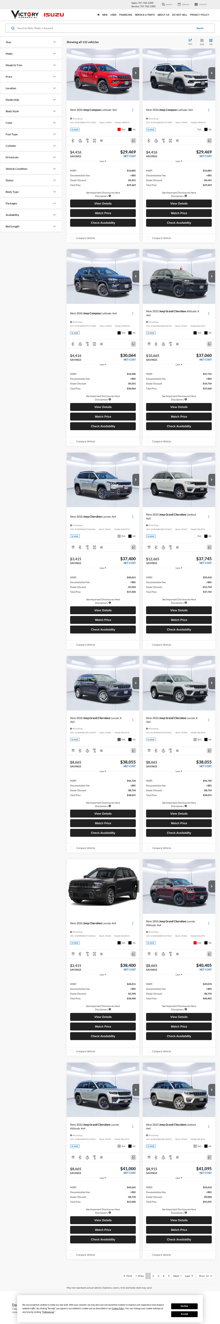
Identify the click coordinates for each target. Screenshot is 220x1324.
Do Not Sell (179, 14)
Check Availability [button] (103, 222)
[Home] (98, 14)
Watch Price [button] (103, 213)
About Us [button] (163, 14)
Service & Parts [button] (145, 14)
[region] (103, 181)
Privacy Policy (199, 14)
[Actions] (133, 110)
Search (200, 28)
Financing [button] (125, 14)
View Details (103, 203)
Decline (184, 1306)
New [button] (105, 14)
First (128, 1275)
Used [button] (113, 14)
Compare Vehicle (85, 238)
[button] (135, 73)
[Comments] (133, 140)
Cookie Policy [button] (118, 1308)
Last (188, 1275)
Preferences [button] (48, 1312)
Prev (140, 1275)
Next (176, 1275)
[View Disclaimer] (101, 140)
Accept (184, 1314)
